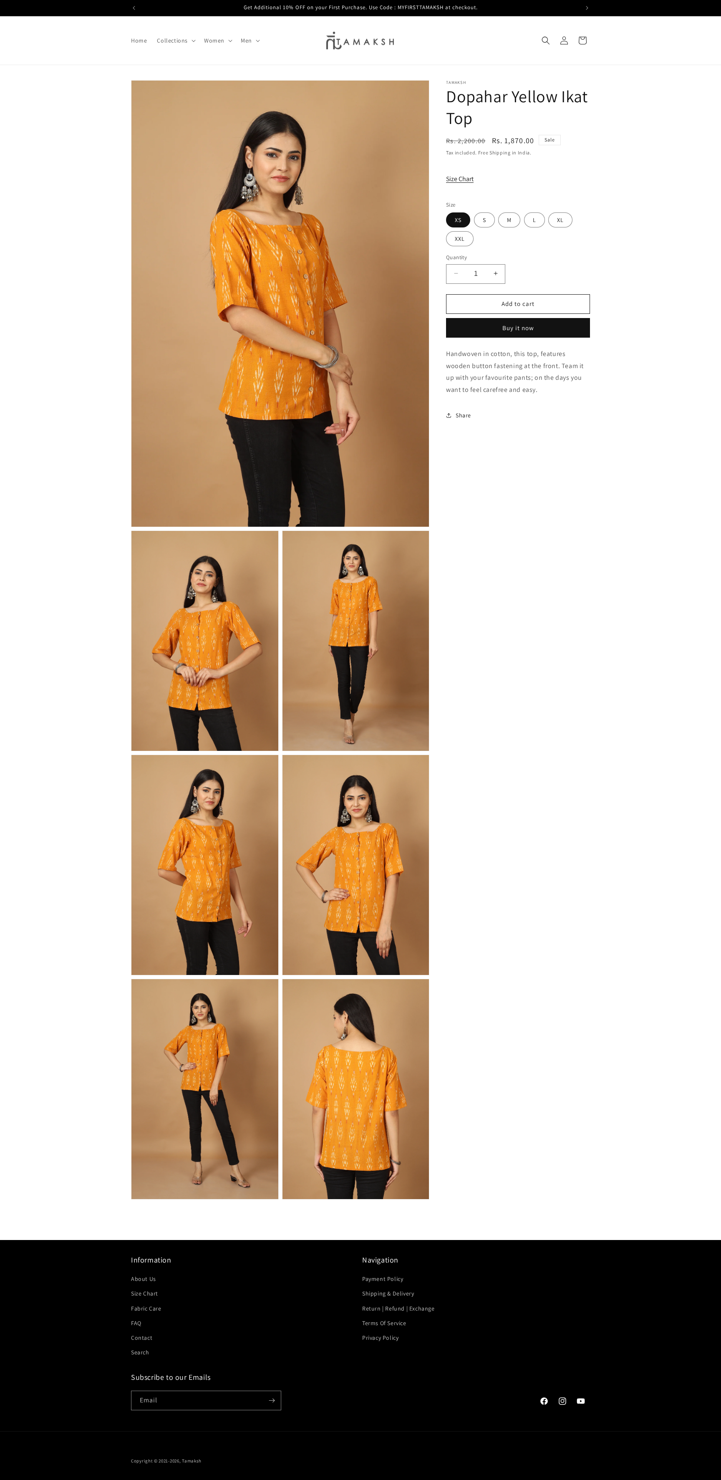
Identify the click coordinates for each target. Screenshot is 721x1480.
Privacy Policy (380, 1337)
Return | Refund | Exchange (398, 1308)
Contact (141, 1337)
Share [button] (463, 415)
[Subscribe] (271, 1400)
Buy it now (518, 327)
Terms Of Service (384, 1323)
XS (458, 219)
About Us (143, 1279)
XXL (460, 238)
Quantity (456, 256)
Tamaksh (192, 1461)
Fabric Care (146, 1308)
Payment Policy (382, 1279)
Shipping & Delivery (388, 1293)
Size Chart (460, 178)
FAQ (136, 1323)
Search (140, 1352)
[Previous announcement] (134, 8)
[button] (175, 40)
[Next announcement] (587, 8)
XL (560, 219)
